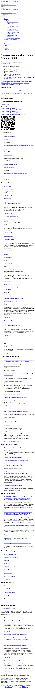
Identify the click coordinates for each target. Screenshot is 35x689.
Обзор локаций (11, 29)
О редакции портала (12, 26)
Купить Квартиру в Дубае (10, 585)
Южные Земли (7, 198)
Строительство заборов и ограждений (13, 485)
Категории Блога (12, 35)
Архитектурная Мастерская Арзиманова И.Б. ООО (15, 114)
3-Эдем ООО (7, 425)
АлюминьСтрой (7, 338)
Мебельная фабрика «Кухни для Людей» (13, 298)
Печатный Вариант (15, 81)
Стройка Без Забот (8, 236)
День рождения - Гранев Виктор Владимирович (15, 620)
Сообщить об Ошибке (14, 84)
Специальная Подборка (13, 38)
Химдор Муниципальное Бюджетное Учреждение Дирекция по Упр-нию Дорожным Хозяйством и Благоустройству (19, 360)
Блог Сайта (10, 33)
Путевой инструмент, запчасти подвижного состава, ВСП (17, 543)
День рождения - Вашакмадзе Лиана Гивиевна (15, 645)
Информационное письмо (10, 598)
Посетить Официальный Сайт (25, 77)
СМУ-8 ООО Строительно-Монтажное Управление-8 (16, 411)
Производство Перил (9, 320)
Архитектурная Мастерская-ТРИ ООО (11, 111)
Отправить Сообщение (10, 77)
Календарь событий (12, 30)
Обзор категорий (12, 27)
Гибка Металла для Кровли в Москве (13, 457)
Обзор (5, 25)
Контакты (6, 41)
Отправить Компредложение (21, 83)
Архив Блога (10, 36)
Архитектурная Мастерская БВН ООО (11, 109)
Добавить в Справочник (10, 39)
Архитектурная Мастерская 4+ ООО (11, 108)
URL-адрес (25, 687)
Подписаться (4, 84)
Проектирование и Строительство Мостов (14, 447)
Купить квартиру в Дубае (10, 554)
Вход (5, 45)
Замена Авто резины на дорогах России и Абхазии (16, 460)
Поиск (2, 6)
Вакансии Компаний (13, 32)
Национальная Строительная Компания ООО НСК (16, 173)
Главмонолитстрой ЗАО (9, 136)
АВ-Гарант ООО (8, 155)
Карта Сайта (10, 23)
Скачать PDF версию (27, 81)
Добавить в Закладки (6, 83)
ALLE (5, 266)
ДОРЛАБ (6, 254)
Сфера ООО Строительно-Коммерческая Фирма (15, 397)
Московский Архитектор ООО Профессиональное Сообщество (19, 145)
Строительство (5, 104)
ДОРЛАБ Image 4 (8, 563)
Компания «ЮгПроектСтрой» (11, 216)
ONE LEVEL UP (8, 186)
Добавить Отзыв (5, 81)
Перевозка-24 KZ (8, 284)
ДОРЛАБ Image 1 (8, 573)
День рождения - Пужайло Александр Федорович (15, 634)
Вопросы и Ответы (12, 22)
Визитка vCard (8, 78)
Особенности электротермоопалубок (12, 468)
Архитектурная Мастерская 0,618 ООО (11, 112)
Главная (6, 19)
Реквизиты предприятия (9, 592)
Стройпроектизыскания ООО (11, 164)
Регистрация (7, 43)
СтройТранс (8, 687)
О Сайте (6, 20)
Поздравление (7, 534)
